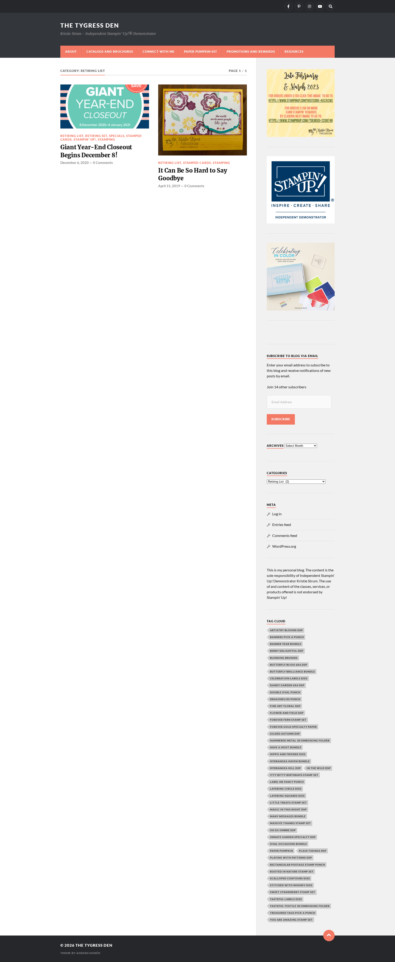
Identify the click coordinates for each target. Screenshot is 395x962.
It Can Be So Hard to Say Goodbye (192, 174)
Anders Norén (88, 953)
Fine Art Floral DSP (285, 705)
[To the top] (329, 935)
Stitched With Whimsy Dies (291, 885)
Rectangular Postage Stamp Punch (297, 864)
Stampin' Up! (85, 139)
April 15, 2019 (169, 186)
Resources (294, 51)
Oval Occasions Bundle (288, 843)
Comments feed (284, 535)
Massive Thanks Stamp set (290, 823)
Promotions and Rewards (251, 51)
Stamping (106, 139)
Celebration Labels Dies (288, 678)
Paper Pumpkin (281, 850)
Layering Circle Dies (286, 788)
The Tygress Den (89, 25)
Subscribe (280, 419)
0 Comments (103, 162)
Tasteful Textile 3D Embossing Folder (300, 905)
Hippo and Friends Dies (288, 754)
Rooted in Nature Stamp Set (292, 871)
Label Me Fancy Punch (287, 781)
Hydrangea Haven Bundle (290, 761)
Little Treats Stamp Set (288, 802)
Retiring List (71, 136)
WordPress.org (284, 546)
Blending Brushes (284, 657)
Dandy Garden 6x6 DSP (287, 685)
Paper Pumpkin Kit (200, 51)
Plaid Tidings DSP (312, 850)
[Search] (330, 6)
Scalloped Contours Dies (290, 878)
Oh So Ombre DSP (283, 830)
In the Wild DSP (319, 768)
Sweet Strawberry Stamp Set (292, 892)
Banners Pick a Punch (287, 637)
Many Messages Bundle (288, 816)
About (71, 51)
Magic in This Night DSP (288, 809)
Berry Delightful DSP (286, 650)
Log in (277, 514)
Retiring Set (96, 136)
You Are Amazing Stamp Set (291, 919)
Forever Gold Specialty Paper (293, 726)
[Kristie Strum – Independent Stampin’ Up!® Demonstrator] (288, 6)
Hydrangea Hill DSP (285, 768)
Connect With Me (158, 51)
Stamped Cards (197, 163)
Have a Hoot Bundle (285, 747)
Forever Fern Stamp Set (288, 719)
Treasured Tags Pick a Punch (292, 912)
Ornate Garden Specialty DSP (293, 837)
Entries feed (281, 524)
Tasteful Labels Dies (286, 899)
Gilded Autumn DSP (285, 733)
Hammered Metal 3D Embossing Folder (300, 740)
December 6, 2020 (74, 162)
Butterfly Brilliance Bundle (292, 671)
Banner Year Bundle (285, 643)
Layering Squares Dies (287, 795)
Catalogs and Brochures (109, 51)
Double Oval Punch (285, 692)
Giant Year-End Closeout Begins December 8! (96, 151)
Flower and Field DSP (287, 712)
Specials (116, 136)
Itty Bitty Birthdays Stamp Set (294, 774)
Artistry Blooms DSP (286, 630)
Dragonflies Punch (285, 699)
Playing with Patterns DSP (291, 857)
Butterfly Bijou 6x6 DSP (288, 664)
